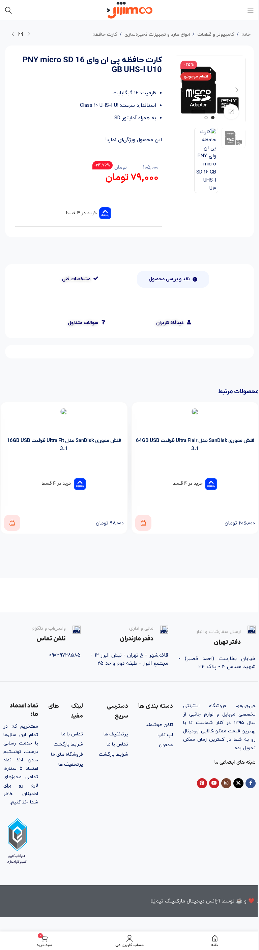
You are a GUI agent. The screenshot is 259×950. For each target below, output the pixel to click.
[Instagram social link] (226, 783)
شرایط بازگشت (113, 754)
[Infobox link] (217, 636)
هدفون (166, 745)
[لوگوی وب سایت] (129, 9)
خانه (246, 34)
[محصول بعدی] (12, 34)
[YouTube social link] (214, 783)
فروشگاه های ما (67, 754)
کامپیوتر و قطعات (215, 34)
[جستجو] (8, 10)
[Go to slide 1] (212, 117)
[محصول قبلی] (29, 34)
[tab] (173, 279)
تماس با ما (117, 744)
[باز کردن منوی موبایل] (250, 10)
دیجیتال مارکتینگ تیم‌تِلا (177, 901)
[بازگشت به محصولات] (21, 34)
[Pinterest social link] (202, 783)
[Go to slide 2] (206, 117)
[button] (237, 90)
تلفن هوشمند (159, 725)
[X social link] (238, 783)
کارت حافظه (104, 34)
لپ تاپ (165, 735)
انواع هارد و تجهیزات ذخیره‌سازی (157, 34)
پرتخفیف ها (116, 734)
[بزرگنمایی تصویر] (231, 111)
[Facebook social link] (251, 783)
